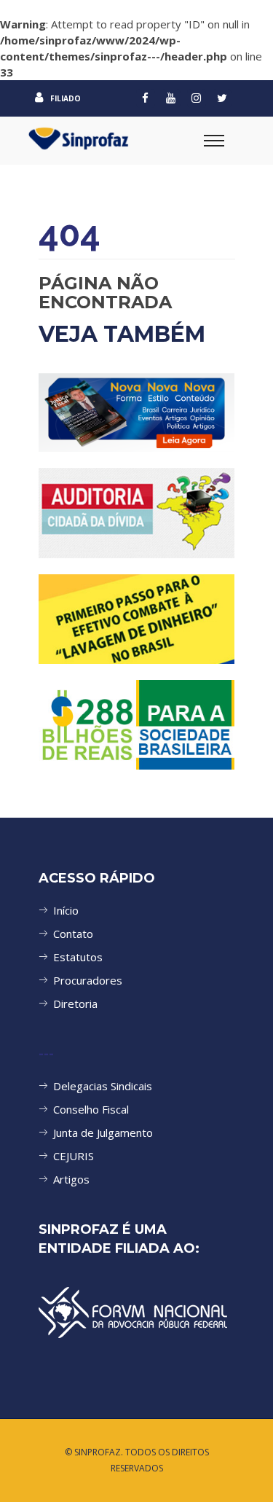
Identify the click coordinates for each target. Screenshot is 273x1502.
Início (66, 910)
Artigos (71, 1179)
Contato (73, 933)
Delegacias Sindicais (102, 1086)
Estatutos (78, 957)
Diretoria (75, 1003)
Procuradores (87, 980)
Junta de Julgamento (103, 1132)
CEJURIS (73, 1156)
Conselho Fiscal (91, 1109)
